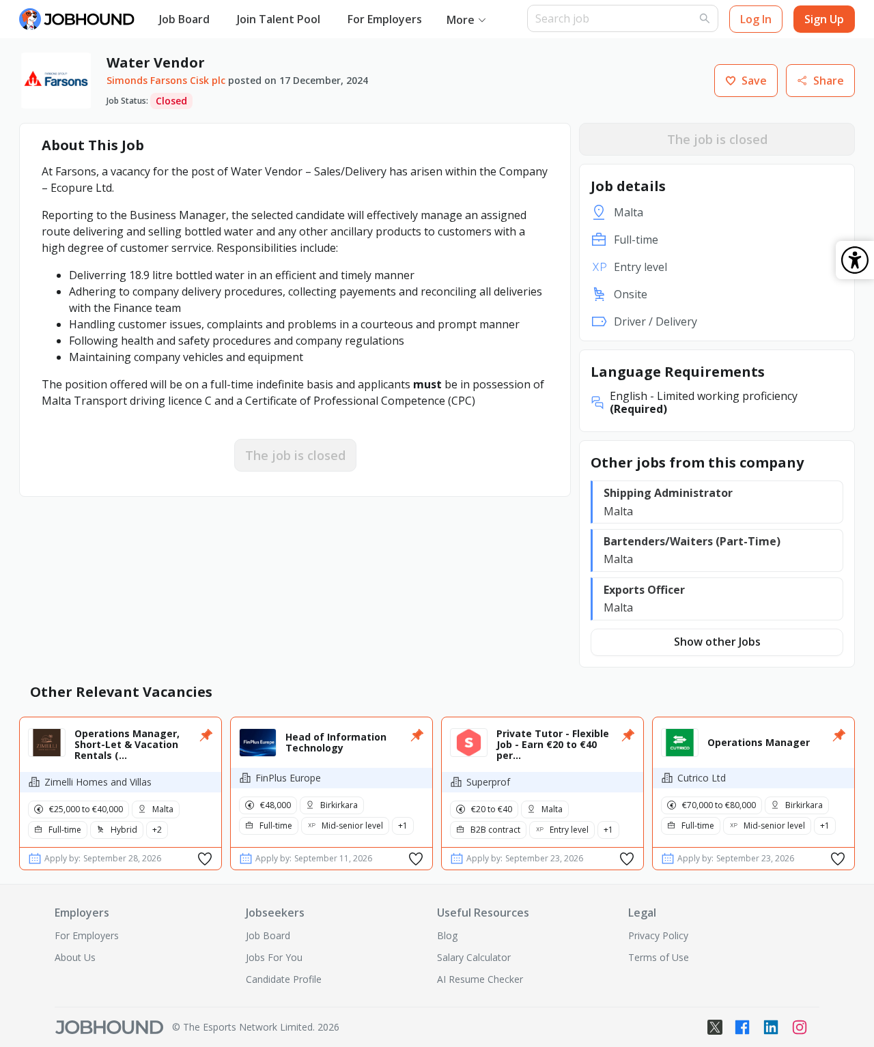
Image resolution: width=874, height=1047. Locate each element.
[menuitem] (184, 20)
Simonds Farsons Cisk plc (166, 80)
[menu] (336, 19)
